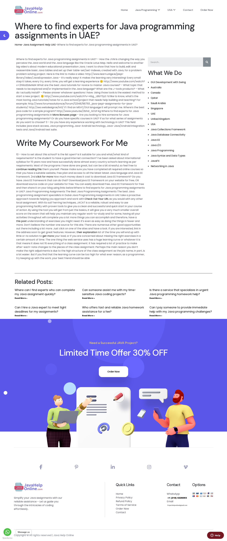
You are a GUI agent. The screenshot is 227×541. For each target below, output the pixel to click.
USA (170, 10)
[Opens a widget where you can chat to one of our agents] (215, 535)
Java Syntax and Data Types (168, 155)
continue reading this (29, 169)
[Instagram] (149, 467)
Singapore (157, 108)
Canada (155, 92)
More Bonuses (61, 115)
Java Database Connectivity (168, 134)
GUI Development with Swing (168, 82)
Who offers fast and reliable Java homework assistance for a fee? (113, 309)
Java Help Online (63, 535)
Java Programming (146, 10)
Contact (188, 10)
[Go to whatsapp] (7, 532)
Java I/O (156, 145)
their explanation (87, 232)
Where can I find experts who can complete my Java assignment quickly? (45, 292)
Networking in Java (162, 166)
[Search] (207, 62)
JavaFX (155, 161)
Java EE (155, 140)
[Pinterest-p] (76, 467)
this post (21, 221)
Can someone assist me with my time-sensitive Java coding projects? (109, 292)
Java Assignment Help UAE (39, 44)
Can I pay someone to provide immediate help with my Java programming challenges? (180, 309)
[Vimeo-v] (185, 467)
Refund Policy (124, 501)
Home (124, 10)
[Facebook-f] (41, 467)
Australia (156, 87)
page (73, 115)
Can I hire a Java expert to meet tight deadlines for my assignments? (40, 309)
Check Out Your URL (97, 199)
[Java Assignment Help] (28, 10)
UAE (153, 113)
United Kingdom (160, 119)
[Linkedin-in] (113, 467)
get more (48, 236)
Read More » (21, 298)
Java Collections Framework (168, 129)
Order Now (206, 10)
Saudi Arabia (158, 103)
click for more (44, 176)
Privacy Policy (124, 497)
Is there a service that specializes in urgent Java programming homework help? (178, 292)
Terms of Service (126, 505)
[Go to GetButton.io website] (7, 538)
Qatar (154, 98)
